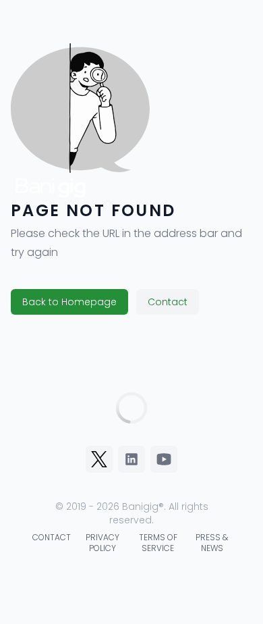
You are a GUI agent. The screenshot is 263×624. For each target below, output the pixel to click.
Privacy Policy (102, 543)
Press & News (212, 543)
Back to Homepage (69, 302)
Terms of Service (158, 543)
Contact (167, 302)
